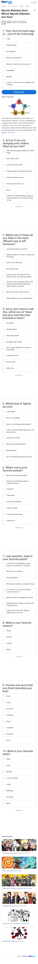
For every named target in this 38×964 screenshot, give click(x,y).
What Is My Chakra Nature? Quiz (12, 871)
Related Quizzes (7, 836)
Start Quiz (19, 92)
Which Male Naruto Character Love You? (14, 906)
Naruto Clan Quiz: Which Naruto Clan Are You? (16, 923)
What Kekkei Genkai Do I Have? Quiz (13, 941)
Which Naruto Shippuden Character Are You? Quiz (17, 888)
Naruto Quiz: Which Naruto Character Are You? (16, 853)
